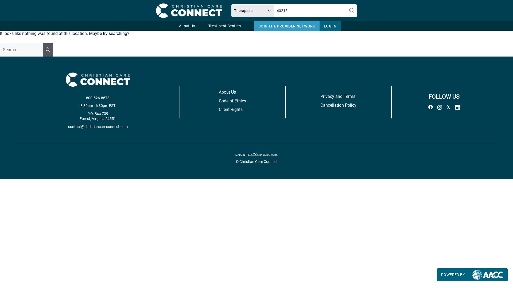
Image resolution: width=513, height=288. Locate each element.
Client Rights (231, 109)
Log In (330, 26)
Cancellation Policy (338, 105)
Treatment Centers (224, 26)
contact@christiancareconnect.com (98, 127)
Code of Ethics (232, 100)
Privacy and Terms (337, 96)
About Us (187, 26)
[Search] (48, 50)
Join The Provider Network (287, 26)
